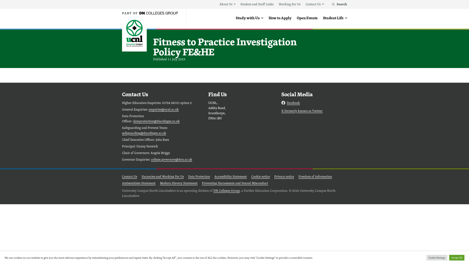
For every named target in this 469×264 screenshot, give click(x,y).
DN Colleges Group (226, 190)
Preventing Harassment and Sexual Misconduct (235, 183)
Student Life (333, 18)
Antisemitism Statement (139, 183)
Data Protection (199, 176)
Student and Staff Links (257, 4)
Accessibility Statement (230, 176)
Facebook (293, 102)
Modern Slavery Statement (178, 183)
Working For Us (289, 4)
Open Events (307, 18)
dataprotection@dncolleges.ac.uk (156, 121)
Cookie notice (260, 176)
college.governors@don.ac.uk (171, 159)
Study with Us (248, 18)
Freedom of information (315, 176)
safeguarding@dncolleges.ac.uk (144, 133)
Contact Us (313, 4)
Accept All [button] (456, 257)
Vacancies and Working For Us (162, 176)
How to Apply (280, 18)
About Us (225, 4)
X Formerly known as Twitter (302, 111)
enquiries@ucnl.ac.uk (164, 109)
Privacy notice (284, 176)
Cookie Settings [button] (437, 257)
